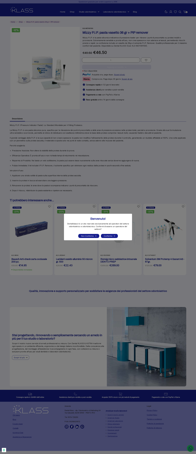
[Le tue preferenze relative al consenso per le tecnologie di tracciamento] (4, 450)
